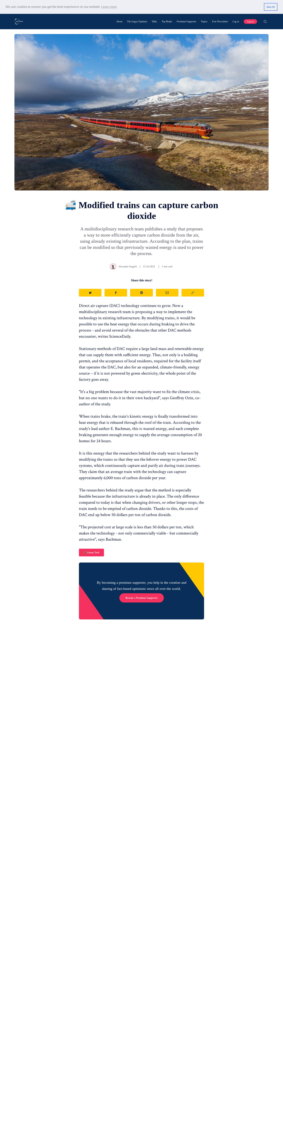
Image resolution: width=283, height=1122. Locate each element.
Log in (236, 21)
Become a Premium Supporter (142, 598)
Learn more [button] (109, 6)
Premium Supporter (186, 21)
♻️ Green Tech (91, 552)
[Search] (265, 21)
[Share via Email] (167, 293)
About (119, 21)
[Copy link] (193, 293)
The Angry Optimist (137, 21)
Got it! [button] (271, 6)
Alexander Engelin (127, 266)
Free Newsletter (220, 21)
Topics (204, 21)
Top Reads (167, 21)
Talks (154, 21)
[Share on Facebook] (116, 293)
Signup (250, 21)
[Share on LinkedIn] (141, 293)
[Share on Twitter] (90, 293)
